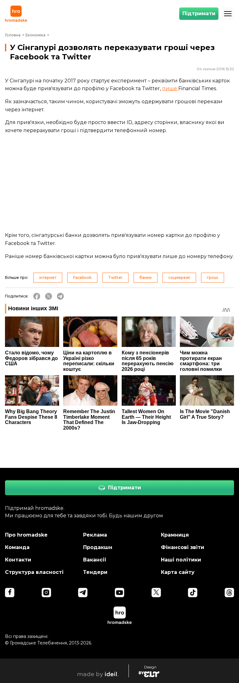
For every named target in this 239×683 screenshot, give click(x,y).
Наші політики (181, 560)
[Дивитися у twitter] (156, 592)
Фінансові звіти (182, 547)
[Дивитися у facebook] (9, 592)
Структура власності (34, 572)
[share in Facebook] (36, 296)
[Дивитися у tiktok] (192, 592)
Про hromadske (26, 535)
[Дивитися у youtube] (119, 592)
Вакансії (94, 560)
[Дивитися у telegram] (82, 592)
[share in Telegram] (60, 296)
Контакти (18, 560)
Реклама (95, 535)
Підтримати (198, 13)
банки (145, 277)
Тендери (95, 572)
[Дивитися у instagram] (46, 592)
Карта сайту (177, 572)
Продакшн (97, 547)
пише (170, 88)
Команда (17, 547)
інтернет (47, 277)
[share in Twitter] (48, 296)
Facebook (82, 277)
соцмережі (179, 277)
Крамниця (175, 535)
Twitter (115, 277)
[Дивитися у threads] (229, 592)
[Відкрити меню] (228, 13)
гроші (212, 277)
